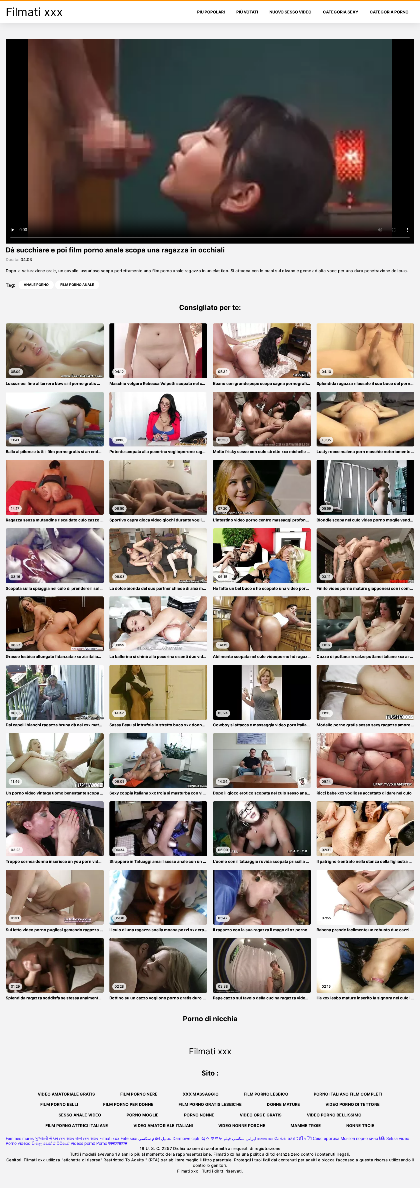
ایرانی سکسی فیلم (240, 1138)
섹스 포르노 (212, 1138)
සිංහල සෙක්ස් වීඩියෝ (50, 1143)
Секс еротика (326, 1138)
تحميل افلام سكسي (154, 1138)
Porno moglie (143, 1114)
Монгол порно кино (359, 1138)
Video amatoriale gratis (66, 1094)
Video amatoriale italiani (163, 1125)
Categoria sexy (340, 11)
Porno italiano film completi (348, 1094)
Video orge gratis (261, 1114)
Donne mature (283, 1104)
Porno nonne (199, 1114)
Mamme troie (306, 1125)
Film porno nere (139, 1094)
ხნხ (382, 1138)
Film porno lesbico (266, 1094)
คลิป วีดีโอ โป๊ (299, 1138)
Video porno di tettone (352, 1104)
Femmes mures (20, 1138)
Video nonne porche (241, 1125)
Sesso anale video (80, 1114)
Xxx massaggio (201, 1094)
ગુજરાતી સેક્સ (46, 1138)
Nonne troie (360, 1125)
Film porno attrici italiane (76, 1125)
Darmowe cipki (186, 1138)
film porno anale (77, 284)
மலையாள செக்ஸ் (271, 1138)
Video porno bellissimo (334, 1114)
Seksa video (397, 1138)
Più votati (247, 11)
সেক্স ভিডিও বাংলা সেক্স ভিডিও (78, 1138)
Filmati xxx (109, 1138)
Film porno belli (59, 1104)
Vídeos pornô (83, 1143)
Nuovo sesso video (290, 11)
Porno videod (18, 1143)
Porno (101, 1143)
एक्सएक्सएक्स (117, 1143)
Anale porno (36, 284)
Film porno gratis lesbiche (210, 1104)
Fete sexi (129, 1138)
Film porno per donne (128, 1104)
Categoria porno (389, 11)
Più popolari (211, 11)
